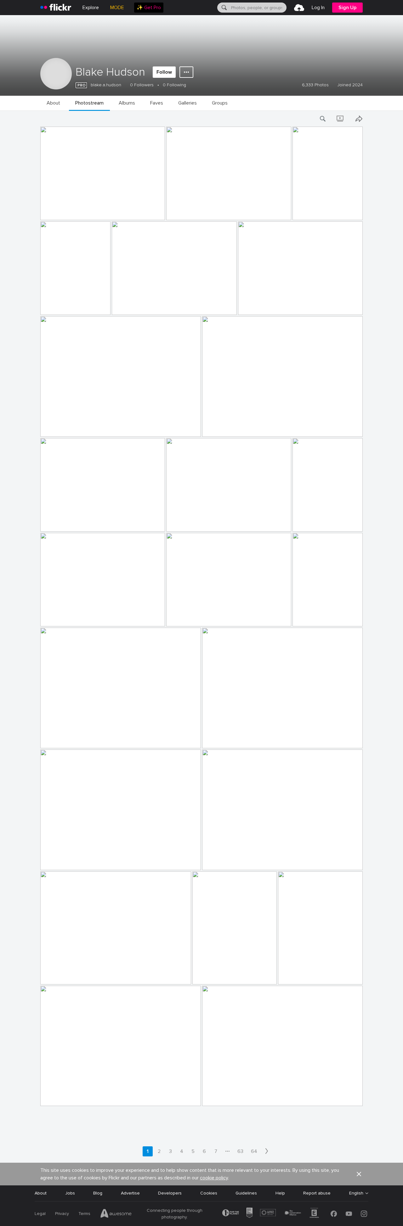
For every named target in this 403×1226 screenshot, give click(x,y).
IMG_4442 (179, 521)
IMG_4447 (216, 427)
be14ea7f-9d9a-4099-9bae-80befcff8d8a (86, 860)
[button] (149, 215)
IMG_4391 (215, 1096)
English (356, 1193)
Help (280, 1193)
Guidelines (246, 1193)
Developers (170, 1193)
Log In (318, 7)
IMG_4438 (306, 521)
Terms (84, 1213)
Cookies (208, 1193)
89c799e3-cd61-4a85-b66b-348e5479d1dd (249, 860)
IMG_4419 (53, 738)
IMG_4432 (179, 616)
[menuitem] (149, 7)
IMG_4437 (54, 616)
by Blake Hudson (55, 216)
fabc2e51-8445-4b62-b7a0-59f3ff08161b (65, 305)
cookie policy (214, 1178)
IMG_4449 (54, 427)
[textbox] (258, 8)
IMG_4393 (53, 1096)
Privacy (62, 1213)
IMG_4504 (54, 210)
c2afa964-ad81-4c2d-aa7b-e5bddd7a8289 (87, 974)
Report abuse (317, 1193)
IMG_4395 (291, 974)
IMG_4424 (306, 616)
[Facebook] (334, 1213)
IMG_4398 (206, 974)
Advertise (130, 1193)
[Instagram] (364, 1213)
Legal (40, 1213)
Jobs (70, 1193)
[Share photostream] (359, 119)
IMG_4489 (125, 305)
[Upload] (299, 8)
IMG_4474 (252, 305)
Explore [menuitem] (90, 7)
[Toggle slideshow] (340, 119)
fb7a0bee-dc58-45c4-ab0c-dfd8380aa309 (248, 738)
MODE (117, 7)
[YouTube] (349, 1213)
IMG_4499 (180, 210)
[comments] (159, 215)
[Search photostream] (323, 119)
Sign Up (347, 7)
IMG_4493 (306, 210)
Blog (97, 1193)
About (41, 1193)
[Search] (224, 8)
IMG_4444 (54, 521)
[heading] (55, 7)
